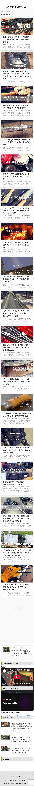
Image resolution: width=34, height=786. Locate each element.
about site (9, 774)
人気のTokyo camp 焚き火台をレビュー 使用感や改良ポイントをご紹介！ (16, 142)
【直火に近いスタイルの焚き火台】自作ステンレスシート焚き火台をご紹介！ (16, 245)
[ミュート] (1, 724)
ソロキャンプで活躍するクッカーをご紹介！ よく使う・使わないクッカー (16, 176)
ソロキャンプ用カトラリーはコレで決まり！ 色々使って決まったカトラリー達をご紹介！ (16, 210)
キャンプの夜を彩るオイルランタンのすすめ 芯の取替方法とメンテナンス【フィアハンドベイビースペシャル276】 (17, 75)
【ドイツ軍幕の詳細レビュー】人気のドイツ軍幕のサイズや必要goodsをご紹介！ (16, 381)
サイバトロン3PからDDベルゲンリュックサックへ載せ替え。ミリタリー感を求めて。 (21, 750)
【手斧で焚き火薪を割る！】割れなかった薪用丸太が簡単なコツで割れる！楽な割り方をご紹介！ (21, 727)
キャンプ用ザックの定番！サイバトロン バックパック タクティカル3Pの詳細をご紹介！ (17, 450)
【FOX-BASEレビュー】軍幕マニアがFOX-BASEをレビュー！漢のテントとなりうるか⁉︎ (21, 739)
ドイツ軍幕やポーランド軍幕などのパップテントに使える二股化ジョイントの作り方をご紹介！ (16, 518)
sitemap (16, 774)
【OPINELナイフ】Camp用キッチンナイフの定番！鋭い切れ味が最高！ (17, 414)
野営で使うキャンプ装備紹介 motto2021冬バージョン (14, 483)
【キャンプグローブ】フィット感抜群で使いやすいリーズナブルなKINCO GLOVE (16, 587)
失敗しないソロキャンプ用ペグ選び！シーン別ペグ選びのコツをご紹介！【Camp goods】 (16, 347)
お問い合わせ (19, 776)
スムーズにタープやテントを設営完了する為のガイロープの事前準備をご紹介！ (16, 39)
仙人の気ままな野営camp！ (17, 7)
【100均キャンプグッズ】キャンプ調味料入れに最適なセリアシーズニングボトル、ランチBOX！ (17, 552)
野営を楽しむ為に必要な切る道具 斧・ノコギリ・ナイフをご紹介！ (16, 106)
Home (3, 774)
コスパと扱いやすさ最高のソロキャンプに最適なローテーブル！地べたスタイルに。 (16, 279)
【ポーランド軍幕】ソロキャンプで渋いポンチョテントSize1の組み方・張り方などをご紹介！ (17, 313)
